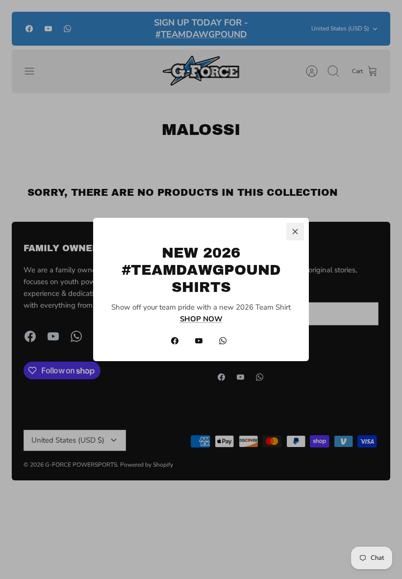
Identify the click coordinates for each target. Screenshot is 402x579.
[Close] (295, 231)
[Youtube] (198, 340)
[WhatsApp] (222, 340)
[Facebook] (174, 340)
